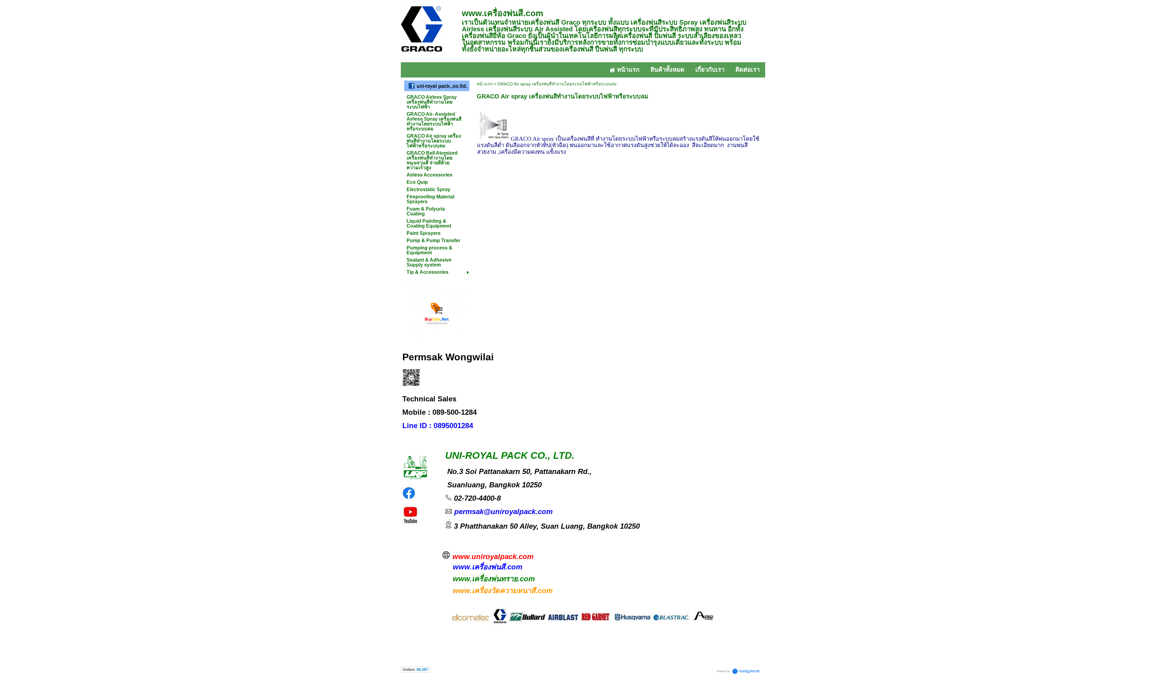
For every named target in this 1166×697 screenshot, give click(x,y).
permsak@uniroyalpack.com (502, 511)
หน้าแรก (485, 83)
